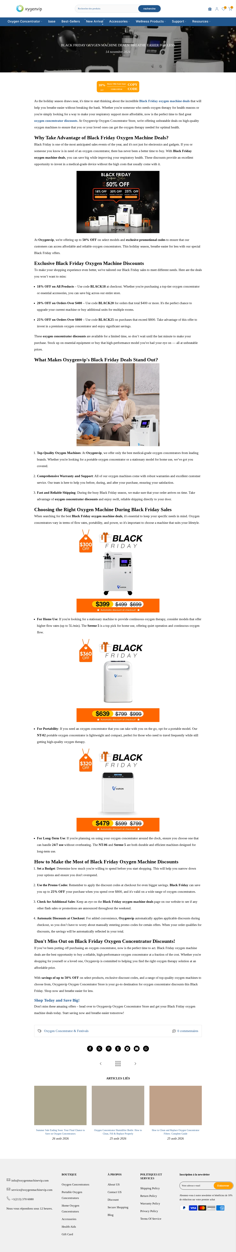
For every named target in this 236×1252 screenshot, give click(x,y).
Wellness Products (150, 21)
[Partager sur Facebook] (90, 1049)
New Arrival (94, 21)
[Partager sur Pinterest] (109, 1049)
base (51, 21)
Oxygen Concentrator (24, 21)
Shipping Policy (150, 1188)
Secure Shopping (118, 1207)
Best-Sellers (71, 21)
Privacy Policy (149, 1211)
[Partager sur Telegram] (127, 1049)
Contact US (114, 1192)
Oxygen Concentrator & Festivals (66, 1031)
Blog (111, 1215)
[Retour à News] (118, 1064)
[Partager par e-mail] (137, 1049)
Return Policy (148, 1196)
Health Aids (69, 1226)
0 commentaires (187, 1031)
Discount (113, 1199)
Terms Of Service (150, 1218)
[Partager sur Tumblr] (118, 1049)
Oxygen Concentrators (75, 1184)
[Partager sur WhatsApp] (146, 1049)
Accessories (118, 21)
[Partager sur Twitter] (99, 1049)
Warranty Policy (150, 1203)
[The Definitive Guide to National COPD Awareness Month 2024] (100, 1064)
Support (178, 21)
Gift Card (67, 1234)
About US (114, 1184)
